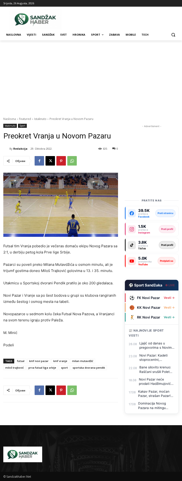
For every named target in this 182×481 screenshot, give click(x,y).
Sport (22, 125)
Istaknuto (40, 119)
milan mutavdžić (82, 361)
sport (64, 367)
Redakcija (20, 148)
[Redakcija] (6, 148)
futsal (20, 361)
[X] (50, 161)
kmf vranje (60, 361)
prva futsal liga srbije (42, 367)
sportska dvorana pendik (89, 367)
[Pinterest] (61, 161)
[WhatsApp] (72, 161)
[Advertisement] (91, 76)
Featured (25, 119)
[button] (173, 34)
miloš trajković (14, 367)
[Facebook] (39, 161)
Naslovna (9, 119)
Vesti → (169, 298)
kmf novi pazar (39, 361)
